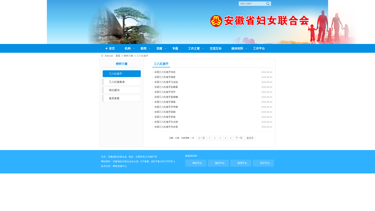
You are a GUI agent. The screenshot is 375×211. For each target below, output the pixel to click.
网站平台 (197, 163)
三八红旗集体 (117, 81)
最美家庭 (114, 98)
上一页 (201, 138)
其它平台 (265, 163)
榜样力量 (128, 56)
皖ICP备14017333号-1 (163, 161)
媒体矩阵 (237, 48)
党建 (159, 48)
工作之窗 (194, 48)
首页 (112, 48)
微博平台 (242, 163)
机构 (128, 48)
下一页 (238, 138)
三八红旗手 (142, 56)
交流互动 (215, 48)
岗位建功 (114, 90)
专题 (175, 48)
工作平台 (259, 48)
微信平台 (219, 163)
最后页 (250, 138)
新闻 (143, 48)
